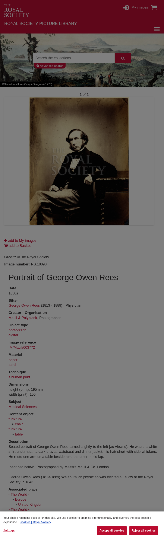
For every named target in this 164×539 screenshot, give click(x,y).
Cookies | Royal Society (35, 522)
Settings (9, 530)
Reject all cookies (143, 530)
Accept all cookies (112, 530)
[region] (82, 525)
